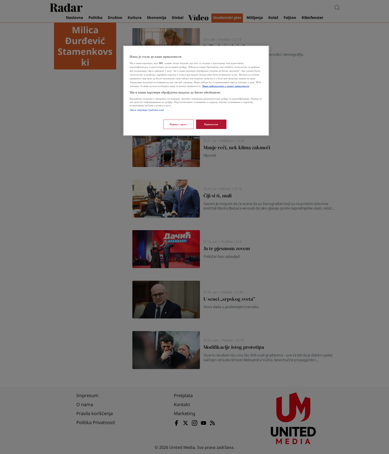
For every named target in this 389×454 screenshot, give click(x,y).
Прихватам (211, 124)
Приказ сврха (178, 124)
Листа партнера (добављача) (147, 109)
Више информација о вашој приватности (225, 86)
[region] (196, 90)
